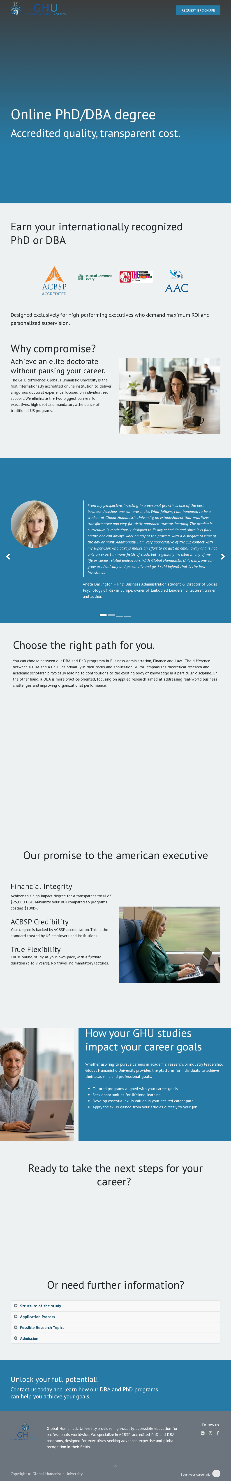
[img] (9, 557)
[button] (115, 1466)
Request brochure (198, 10)
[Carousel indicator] (119, 616)
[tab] (115, 1306)
